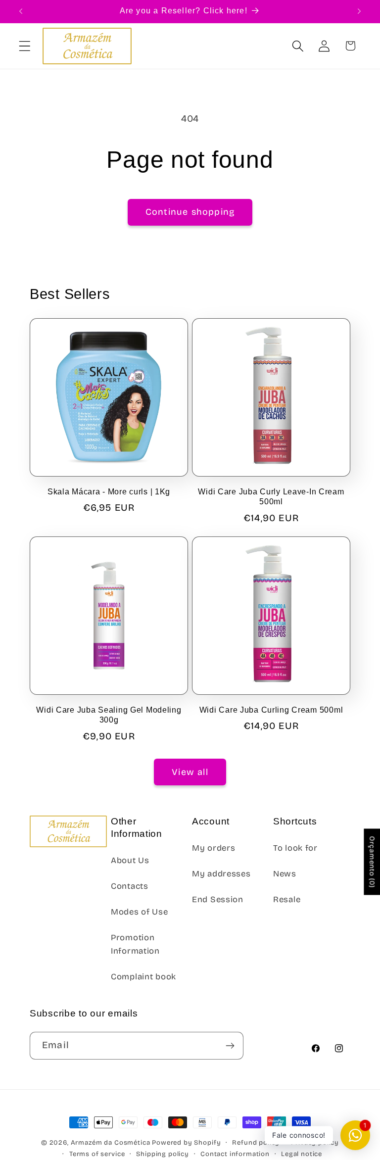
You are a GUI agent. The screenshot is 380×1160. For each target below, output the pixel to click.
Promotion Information (135, 944)
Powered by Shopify (186, 1143)
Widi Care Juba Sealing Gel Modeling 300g (108, 715)
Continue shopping (190, 211)
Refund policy (256, 1143)
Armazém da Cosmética (111, 1143)
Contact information (235, 1154)
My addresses (221, 874)
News (284, 874)
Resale (286, 899)
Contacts (129, 886)
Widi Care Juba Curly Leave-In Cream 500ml (271, 496)
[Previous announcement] (21, 11)
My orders (213, 848)
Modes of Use (139, 912)
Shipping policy (162, 1154)
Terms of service (97, 1154)
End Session (217, 899)
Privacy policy (315, 1143)
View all (190, 772)
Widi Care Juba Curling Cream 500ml (271, 710)
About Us (130, 860)
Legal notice (301, 1154)
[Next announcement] (359, 11)
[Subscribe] (230, 1046)
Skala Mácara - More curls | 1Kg (109, 491)
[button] (25, 46)
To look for (295, 848)
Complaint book (143, 976)
